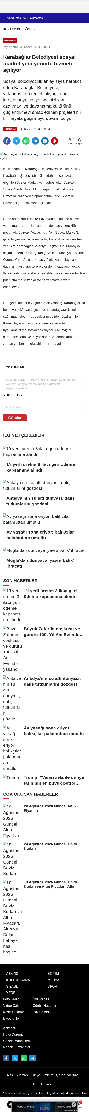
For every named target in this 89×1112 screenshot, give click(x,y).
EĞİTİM (53, 973)
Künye (35, 1075)
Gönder (15, 418)
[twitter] (16, 141)
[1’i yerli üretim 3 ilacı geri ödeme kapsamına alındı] (44, 451)
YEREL (11, 993)
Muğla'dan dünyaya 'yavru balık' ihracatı (40, 563)
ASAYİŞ (12, 973)
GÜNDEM (30, 29)
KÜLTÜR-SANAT (19, 980)
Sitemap (22, 1075)
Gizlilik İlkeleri (43, 1084)
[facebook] (7, 141)
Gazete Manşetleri (16, 1041)
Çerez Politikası (67, 1075)
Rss (10, 1075)
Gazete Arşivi (42, 1012)
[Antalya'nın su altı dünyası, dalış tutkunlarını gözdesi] (44, 485)
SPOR (52, 986)
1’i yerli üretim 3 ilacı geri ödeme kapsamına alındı (40, 467)
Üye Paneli (41, 999)
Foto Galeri (11, 999)
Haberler (15, 29)
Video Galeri (12, 1005)
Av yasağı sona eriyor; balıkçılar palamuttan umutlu (40, 535)
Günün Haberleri (45, 1005)
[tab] (15, 367)
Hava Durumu (13, 1034)
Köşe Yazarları (14, 1012)
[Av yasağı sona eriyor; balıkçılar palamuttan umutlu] (44, 519)
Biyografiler (11, 1018)
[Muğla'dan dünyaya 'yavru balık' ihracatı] (44, 550)
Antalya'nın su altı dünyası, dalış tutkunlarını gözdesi (40, 501)
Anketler (9, 1028)
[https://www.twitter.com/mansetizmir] (15, 1058)
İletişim (48, 1075)
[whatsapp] (26, 141)
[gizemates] (32, 1058)
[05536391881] (24, 1058)
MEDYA (53, 980)
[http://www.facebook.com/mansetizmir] (6, 1058)
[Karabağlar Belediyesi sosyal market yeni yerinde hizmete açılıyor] (44, 155)
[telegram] (35, 141)
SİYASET (13, 986)
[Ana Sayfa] (4, 29)
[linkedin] (45, 141)
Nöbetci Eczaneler (16, 1047)
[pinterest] (54, 141)
